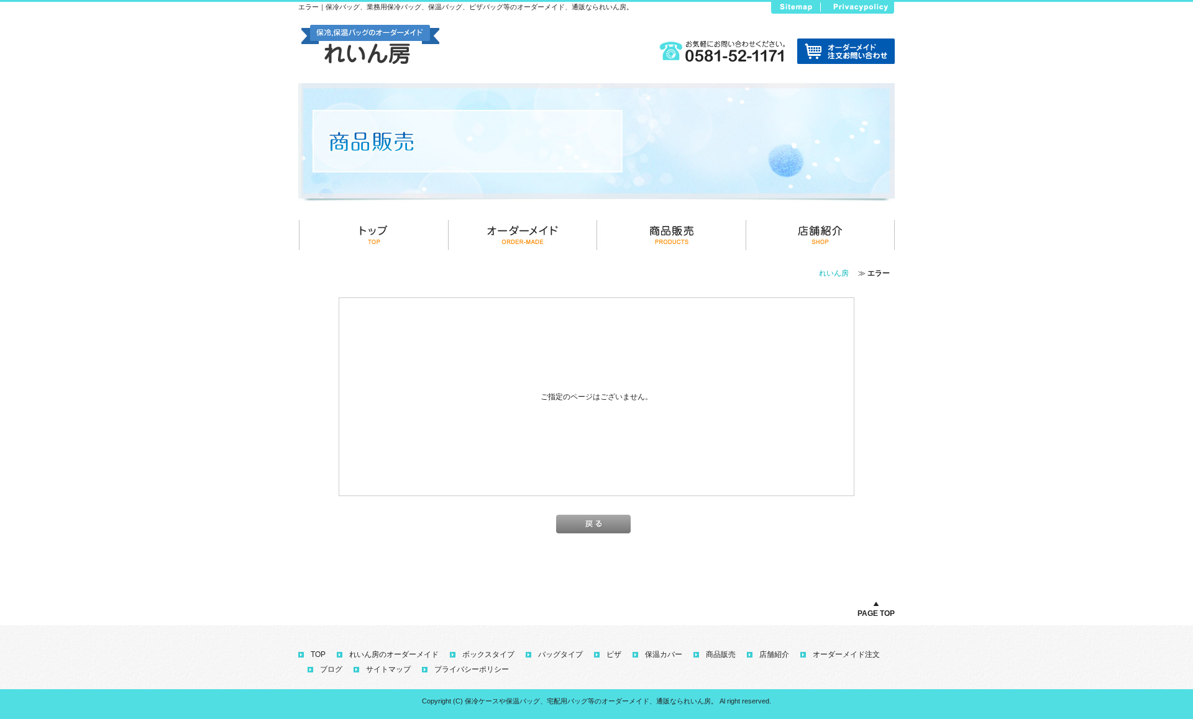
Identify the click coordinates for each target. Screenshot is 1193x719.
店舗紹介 (774, 654)
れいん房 (834, 273)
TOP (318, 654)
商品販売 (721, 654)
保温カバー (663, 654)
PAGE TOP (876, 613)
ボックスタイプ (488, 654)
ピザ (613, 654)
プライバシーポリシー (471, 669)
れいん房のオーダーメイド (394, 654)
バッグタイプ (560, 654)
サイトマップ (388, 669)
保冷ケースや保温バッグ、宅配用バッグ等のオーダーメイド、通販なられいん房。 (591, 701)
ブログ (331, 669)
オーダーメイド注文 (846, 654)
